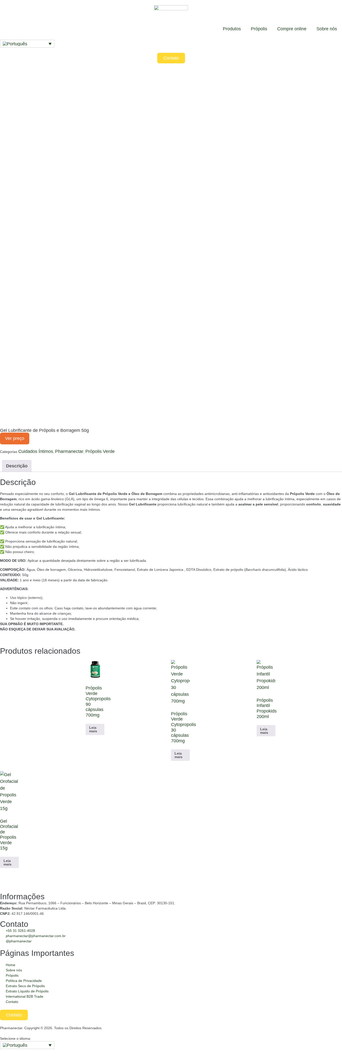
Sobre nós (326, 28)
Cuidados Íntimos (35, 451)
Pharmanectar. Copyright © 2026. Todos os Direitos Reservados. (51, 1028)
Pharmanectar (69, 451)
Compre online (291, 28)
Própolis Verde (100, 451)
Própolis (259, 28)
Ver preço (14, 438)
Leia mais (93, 729)
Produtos (232, 28)
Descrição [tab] (17, 465)
